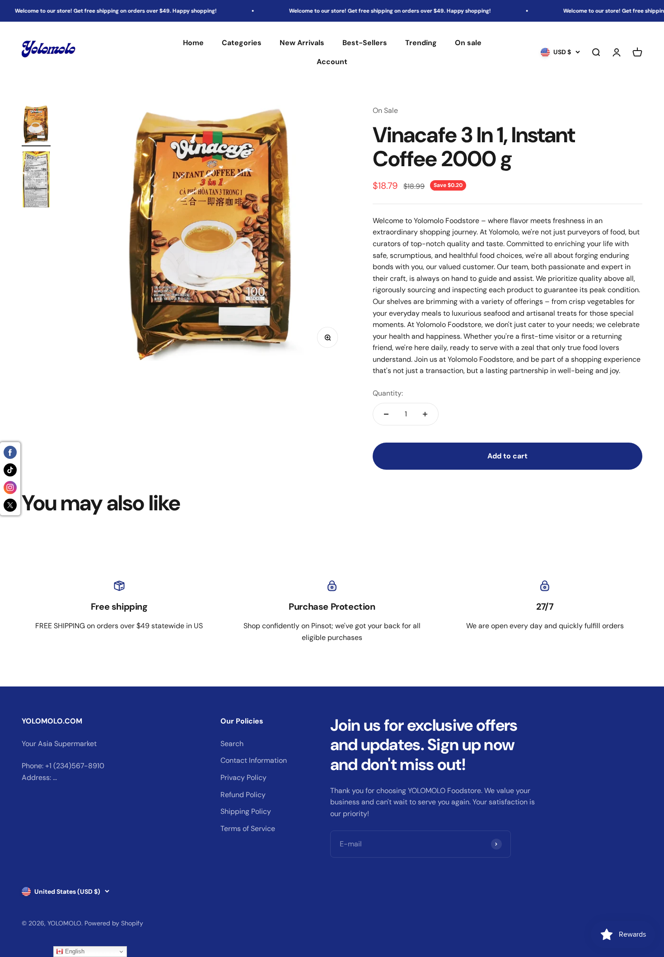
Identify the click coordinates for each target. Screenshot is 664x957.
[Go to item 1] (36, 125)
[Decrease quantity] (386, 414)
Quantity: (388, 393)
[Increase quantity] (425, 414)
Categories (242, 42)
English (73, 951)
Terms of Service (247, 828)
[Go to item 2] (36, 181)
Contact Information (253, 760)
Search (231, 743)
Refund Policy (243, 794)
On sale (468, 42)
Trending (421, 42)
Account (332, 61)
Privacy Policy (243, 777)
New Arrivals (302, 42)
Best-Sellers (364, 42)
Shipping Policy (245, 811)
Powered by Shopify (113, 923)
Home (193, 42)
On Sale (385, 110)
